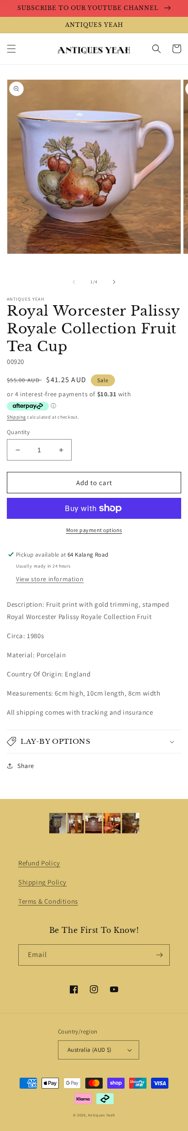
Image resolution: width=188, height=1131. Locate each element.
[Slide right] (114, 282)
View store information (50, 579)
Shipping (16, 417)
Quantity (18, 432)
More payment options (94, 530)
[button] (11, 49)
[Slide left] (74, 282)
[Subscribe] (159, 955)
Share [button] (25, 766)
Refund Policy (39, 863)
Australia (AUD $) (90, 1050)
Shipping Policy (42, 882)
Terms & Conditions (48, 901)
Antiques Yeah (101, 1114)
